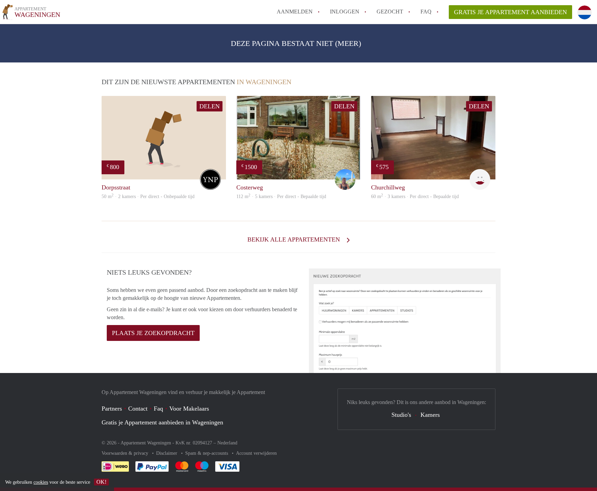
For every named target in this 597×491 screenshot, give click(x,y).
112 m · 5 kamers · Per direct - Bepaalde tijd (281, 196)
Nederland (227, 442)
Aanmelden (295, 11)
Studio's (401, 414)
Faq (158, 408)
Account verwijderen (256, 453)
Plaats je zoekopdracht (153, 333)
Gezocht (390, 11)
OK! (101, 482)
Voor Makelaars (189, 408)
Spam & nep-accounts (207, 453)
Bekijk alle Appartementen (294, 239)
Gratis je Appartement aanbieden (510, 12)
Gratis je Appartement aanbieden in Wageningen (162, 422)
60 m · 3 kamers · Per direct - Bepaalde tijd (415, 196)
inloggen (344, 11)
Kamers (430, 414)
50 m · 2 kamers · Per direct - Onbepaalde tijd (148, 196)
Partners (112, 408)
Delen (209, 106)
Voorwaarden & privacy (126, 453)
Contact (138, 408)
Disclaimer (167, 453)
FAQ (426, 11)
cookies (41, 482)
